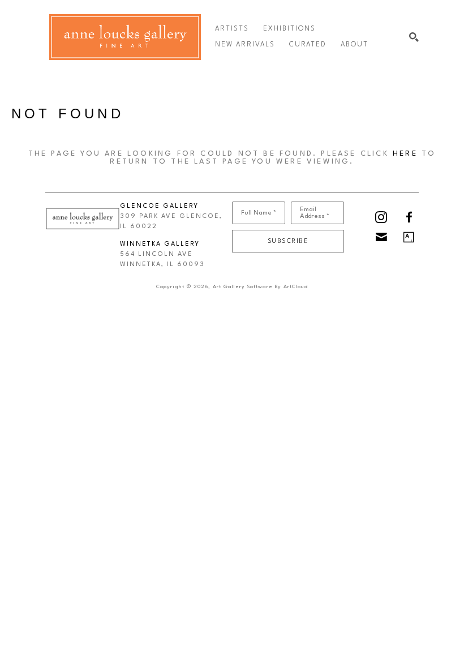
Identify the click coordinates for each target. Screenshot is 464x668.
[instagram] (381, 217)
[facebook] (409, 217)
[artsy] (409, 237)
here (405, 153)
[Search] (414, 37)
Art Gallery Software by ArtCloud (260, 286)
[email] (381, 237)
